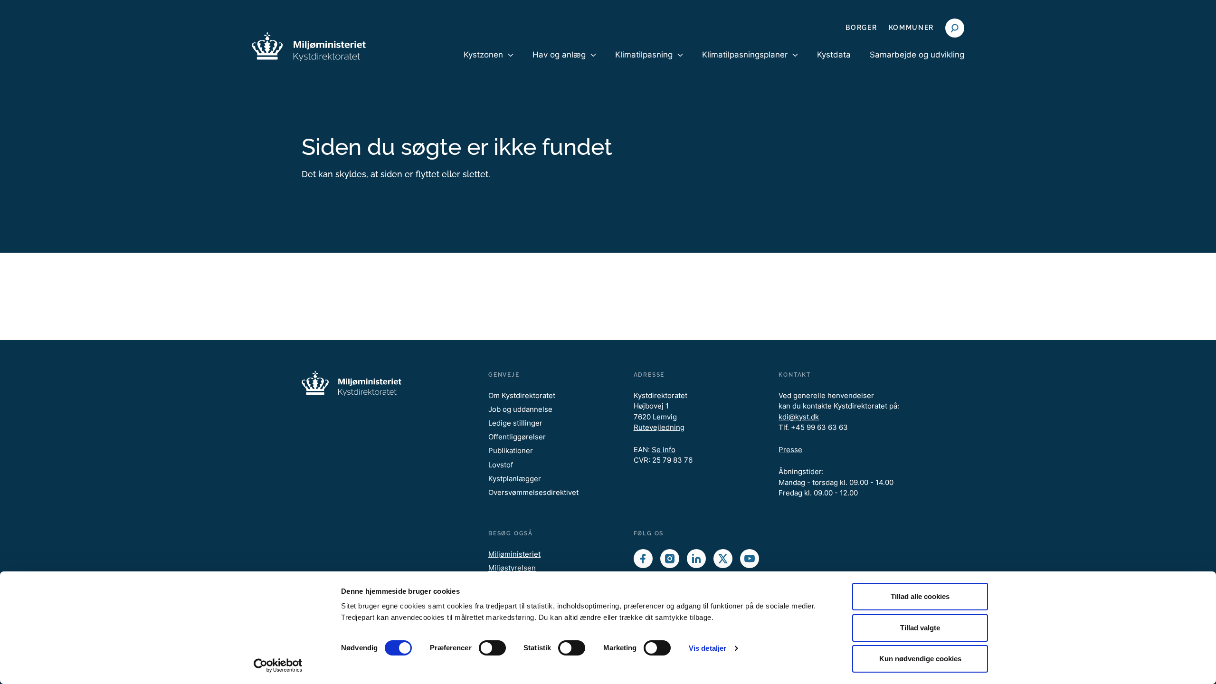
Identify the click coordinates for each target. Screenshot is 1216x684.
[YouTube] (749, 558)
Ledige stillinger (515, 423)
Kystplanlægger (514, 478)
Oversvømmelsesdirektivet (533, 492)
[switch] (492, 648)
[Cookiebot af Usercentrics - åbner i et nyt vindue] (278, 665)
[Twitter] (722, 558)
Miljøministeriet (514, 554)
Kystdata (834, 54)
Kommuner (911, 27)
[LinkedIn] (696, 558)
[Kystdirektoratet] (309, 46)
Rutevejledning (659, 427)
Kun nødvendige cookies (920, 659)
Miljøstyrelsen (512, 567)
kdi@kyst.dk (799, 416)
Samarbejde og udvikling (917, 54)
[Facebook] (643, 558)
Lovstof (500, 464)
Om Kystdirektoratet (521, 395)
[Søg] (954, 28)
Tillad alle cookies (920, 596)
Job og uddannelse (520, 409)
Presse (790, 449)
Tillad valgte (920, 628)
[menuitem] (488, 62)
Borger (861, 27)
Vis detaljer (707, 648)
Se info (663, 449)
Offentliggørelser (517, 436)
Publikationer (510, 450)
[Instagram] (669, 558)
